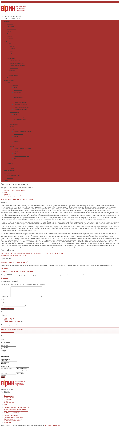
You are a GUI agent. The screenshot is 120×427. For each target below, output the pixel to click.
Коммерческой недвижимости (17, 65)
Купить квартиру (14, 85)
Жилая (8, 82)
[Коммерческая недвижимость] (8, 353)
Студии (15, 87)
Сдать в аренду (11, 70)
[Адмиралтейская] (9, 366)
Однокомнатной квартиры (20, 117)
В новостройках (14, 68)
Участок (12, 53)
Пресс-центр (10, 33)
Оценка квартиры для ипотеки (14, 417)
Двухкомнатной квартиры (20, 119)
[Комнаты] (8, 351)
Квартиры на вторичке (11, 412)
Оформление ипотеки (12, 75)
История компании (11, 29)
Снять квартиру (9, 396)
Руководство (10, 26)
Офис (15, 139)
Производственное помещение (21, 156)
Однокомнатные (18, 90)
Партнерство (10, 38)
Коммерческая (10, 126)
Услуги (5, 41)
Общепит (16, 136)
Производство (17, 141)
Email (2, 302)
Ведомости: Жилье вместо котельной (14, 262)
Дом (11, 51)
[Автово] (9, 365)
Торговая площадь (18, 134)
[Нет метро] (9, 363)
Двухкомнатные (17, 92)
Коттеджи (12, 165)
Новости (9, 31)
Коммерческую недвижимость (17, 55)
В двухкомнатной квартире (20, 102)
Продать (9, 43)
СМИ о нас (7, 320)
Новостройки (10, 160)
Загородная (10, 163)
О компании (7, 21)
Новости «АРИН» (9, 318)
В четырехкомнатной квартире (21, 107)
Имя (2, 299)
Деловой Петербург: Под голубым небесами (17, 272)
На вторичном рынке (15, 60)
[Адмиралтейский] (8, 358)
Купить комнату (14, 99)
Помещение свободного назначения (23, 131)
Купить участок (9, 403)
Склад (15, 143)
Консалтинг (10, 178)
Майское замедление (13, 255)
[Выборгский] (8, 360)
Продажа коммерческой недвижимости (16, 407)
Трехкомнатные (17, 95)
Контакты (6, 180)
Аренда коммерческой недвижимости (16, 409)
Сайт (2, 305)
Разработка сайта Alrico (52, 425)
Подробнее (4, 268)
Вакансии (9, 36)
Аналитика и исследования (13, 175)
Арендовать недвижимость (13, 73)
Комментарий (5, 296)
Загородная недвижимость (17, 63)
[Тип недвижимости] (8, 349)
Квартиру (12, 46)
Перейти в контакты (7, 332)
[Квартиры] (8, 350)
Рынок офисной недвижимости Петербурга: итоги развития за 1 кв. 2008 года (32, 253)
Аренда (12, 146)
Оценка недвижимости (12, 77)
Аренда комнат (14, 124)
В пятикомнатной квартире (20, 109)
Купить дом (7, 401)
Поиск (2, 377)
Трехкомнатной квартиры (20, 121)
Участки (12, 168)
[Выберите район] (8, 356)
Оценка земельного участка (13, 419)
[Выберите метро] (9, 362)
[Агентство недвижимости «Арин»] (14, 12)
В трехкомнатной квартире (20, 104)
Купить (12, 129)
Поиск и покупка (11, 58)
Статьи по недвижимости (12, 322)
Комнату (12, 48)
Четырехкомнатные (18, 97)
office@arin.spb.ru (9, 2)
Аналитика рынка (8, 173)
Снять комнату (8, 399)
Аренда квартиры (14, 112)
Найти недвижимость (9, 80)
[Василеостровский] (8, 359)
